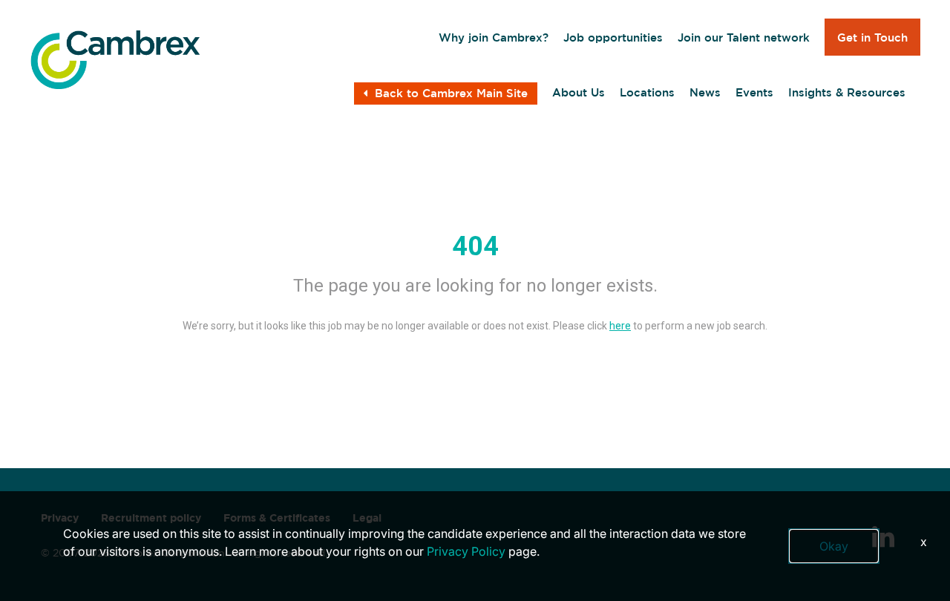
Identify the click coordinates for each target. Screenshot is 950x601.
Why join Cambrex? (493, 37)
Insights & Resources (846, 92)
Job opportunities (613, 37)
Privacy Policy (466, 551)
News (705, 92)
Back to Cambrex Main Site (451, 93)
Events (754, 92)
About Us (578, 92)
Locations (647, 92)
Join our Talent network (744, 37)
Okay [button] (833, 546)
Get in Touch (872, 37)
